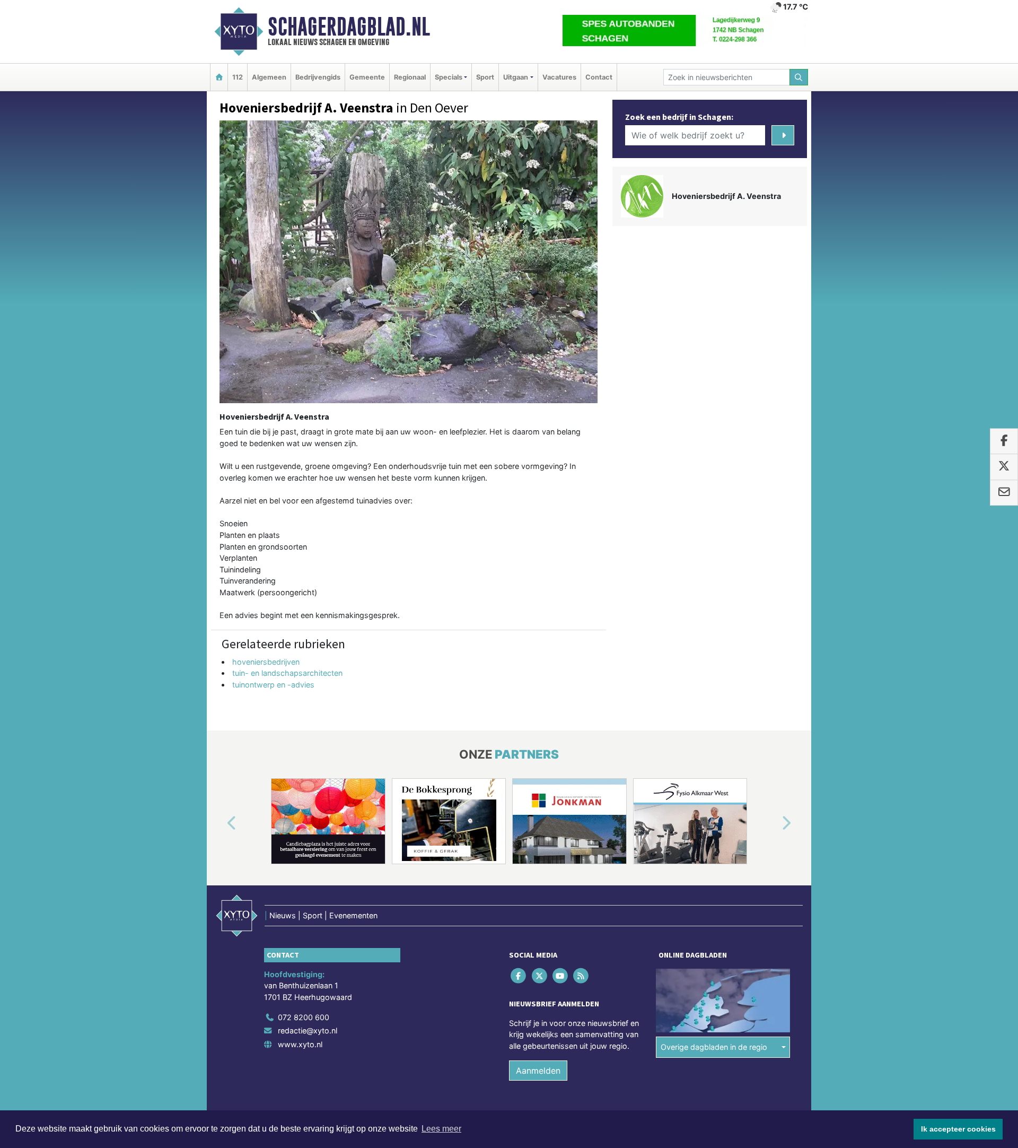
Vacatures (559, 77)
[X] (540, 975)
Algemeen (269, 77)
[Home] (219, 77)
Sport (485, 77)
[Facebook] (519, 975)
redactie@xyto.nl (307, 1030)
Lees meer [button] (441, 1128)
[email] (1003, 493)
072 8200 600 (303, 1017)
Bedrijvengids (317, 77)
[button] (219, 823)
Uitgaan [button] (515, 77)
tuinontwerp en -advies (273, 684)
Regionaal (410, 77)
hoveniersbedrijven (266, 661)
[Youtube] (560, 975)
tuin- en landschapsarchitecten (287, 672)
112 (237, 77)
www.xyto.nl (300, 1044)
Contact (598, 77)
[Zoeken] (799, 77)
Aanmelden (538, 1070)
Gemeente (367, 77)
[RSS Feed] (582, 975)
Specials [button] (448, 77)
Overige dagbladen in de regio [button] (714, 1046)
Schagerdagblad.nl (349, 26)
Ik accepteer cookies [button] (958, 1129)
